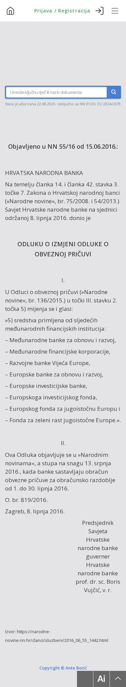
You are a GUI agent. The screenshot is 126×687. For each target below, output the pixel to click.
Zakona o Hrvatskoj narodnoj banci (73, 192)
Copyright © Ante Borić (63, 667)
